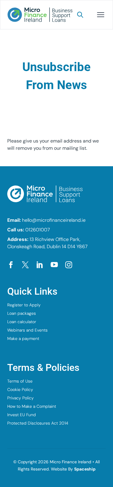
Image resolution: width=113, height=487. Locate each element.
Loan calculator (21, 321)
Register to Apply (24, 305)
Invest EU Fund (21, 414)
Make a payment (23, 338)
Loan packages (21, 313)
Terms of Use (20, 381)
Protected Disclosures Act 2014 (37, 423)
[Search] (80, 14)
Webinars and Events (27, 330)
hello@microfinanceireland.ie (54, 220)
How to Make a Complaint (31, 406)
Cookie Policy (20, 389)
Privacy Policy (20, 398)
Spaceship (85, 469)
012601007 (37, 230)
